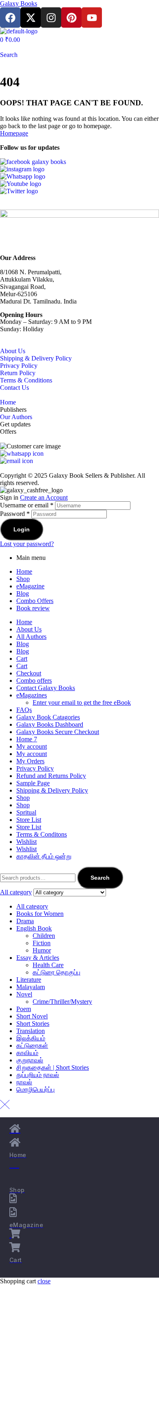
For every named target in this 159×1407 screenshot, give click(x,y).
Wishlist (26, 841)
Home (8, 402)
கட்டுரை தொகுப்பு (56, 972)
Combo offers (34, 680)
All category (32, 906)
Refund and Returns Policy (51, 775)
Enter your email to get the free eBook (82, 702)
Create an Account (44, 497)
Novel (24, 994)
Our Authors (16, 416)
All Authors (31, 636)
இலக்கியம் (30, 1038)
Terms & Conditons (41, 834)
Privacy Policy (19, 365)
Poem (23, 1008)
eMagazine (30, 586)
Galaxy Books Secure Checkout (57, 731)
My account (31, 746)
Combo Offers (34, 600)
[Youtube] (92, 17)
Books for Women (40, 913)
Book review (33, 608)
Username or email (26, 505)
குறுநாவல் (29, 1060)
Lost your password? (27, 543)
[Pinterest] (71, 17)
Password (15, 513)
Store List (28, 819)
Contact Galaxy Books (45, 687)
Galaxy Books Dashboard (49, 724)
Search (100, 877)
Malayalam (30, 986)
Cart (21, 658)
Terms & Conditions (26, 380)
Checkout (28, 673)
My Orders (30, 761)
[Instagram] (51, 17)
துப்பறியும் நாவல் (37, 1074)
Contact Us (14, 387)
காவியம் (27, 1052)
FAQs (24, 709)
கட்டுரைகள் (32, 1045)
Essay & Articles (37, 957)
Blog (22, 593)
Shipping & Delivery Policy (36, 358)
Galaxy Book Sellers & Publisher (91, 475)
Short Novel (32, 1016)
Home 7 (26, 739)
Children (44, 935)
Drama (25, 921)
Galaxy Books (18, 3)
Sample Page (33, 783)
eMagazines (31, 695)
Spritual (26, 812)
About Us (12, 350)
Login (21, 529)
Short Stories (32, 1023)
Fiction (42, 942)
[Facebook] (10, 17)
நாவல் (24, 1082)
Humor (42, 950)
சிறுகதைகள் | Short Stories (52, 1067)
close (44, 1281)
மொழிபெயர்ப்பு (35, 1089)
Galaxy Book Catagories (48, 717)
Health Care (48, 964)
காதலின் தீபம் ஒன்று (43, 856)
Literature (28, 979)
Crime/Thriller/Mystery (62, 1001)
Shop (23, 578)
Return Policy (17, 372)
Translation (30, 1030)
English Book (34, 928)
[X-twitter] (30, 17)
